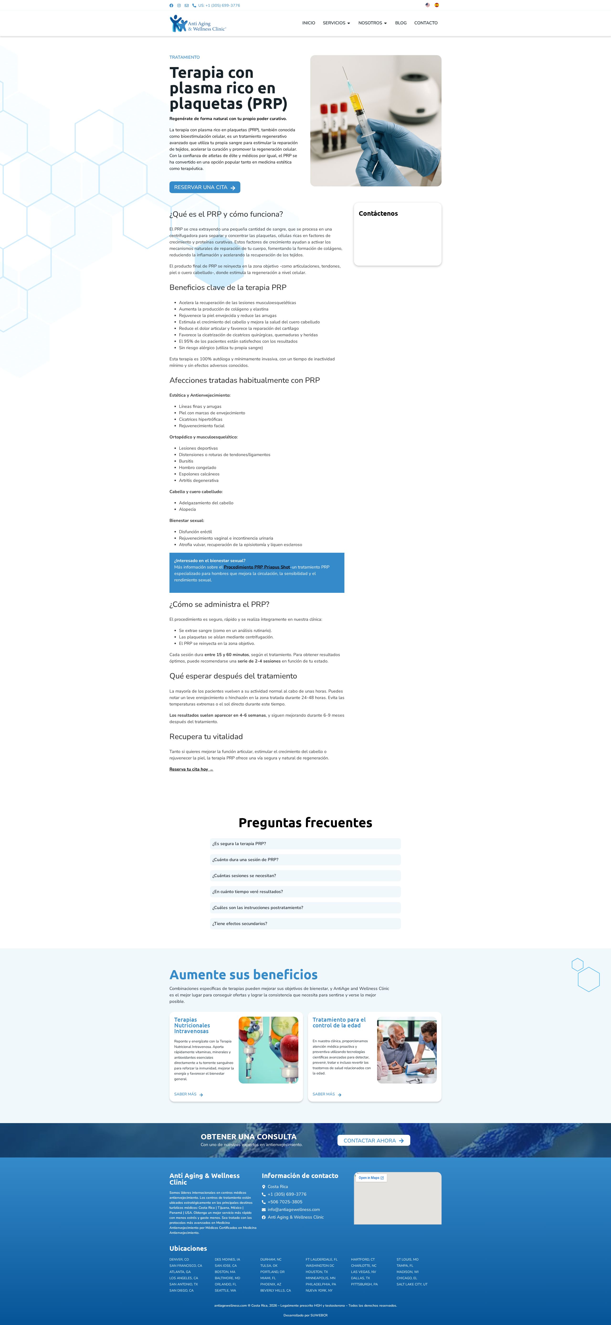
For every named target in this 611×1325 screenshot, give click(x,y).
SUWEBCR (319, 1315)
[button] (305, 843)
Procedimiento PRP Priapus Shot (257, 567)
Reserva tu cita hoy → (191, 769)
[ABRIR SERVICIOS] (349, 23)
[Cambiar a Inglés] (427, 5)
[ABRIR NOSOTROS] (385, 23)
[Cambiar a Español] (436, 5)
